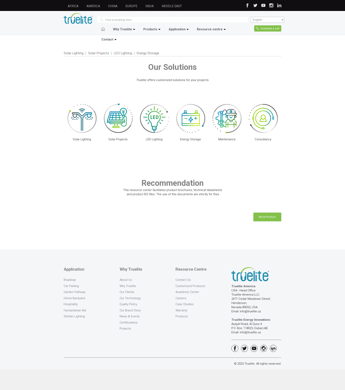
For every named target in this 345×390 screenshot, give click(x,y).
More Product (267, 216)
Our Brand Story (130, 310)
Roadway (70, 280)
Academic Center (187, 292)
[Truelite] (78, 18)
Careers (180, 298)
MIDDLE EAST (172, 6)
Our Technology (130, 298)
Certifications (129, 322)
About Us (126, 280)
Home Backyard (74, 298)
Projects (125, 328)
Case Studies (184, 304)
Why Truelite (122, 29)
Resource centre (210, 29)
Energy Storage (148, 53)
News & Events (130, 316)
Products (150, 29)
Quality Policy (128, 304)
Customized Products (190, 286)
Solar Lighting (73, 53)
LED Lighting (123, 53)
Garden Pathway (74, 292)
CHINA (112, 6)
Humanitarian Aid (75, 310)
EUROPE (131, 6)
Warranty (181, 310)
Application (177, 29)
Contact (107, 39)
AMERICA (93, 6)
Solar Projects (98, 53)
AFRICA (73, 6)
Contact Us (183, 280)
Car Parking (71, 286)
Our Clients (127, 292)
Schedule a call (270, 28)
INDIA (149, 6)
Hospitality (71, 304)
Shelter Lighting (74, 316)
